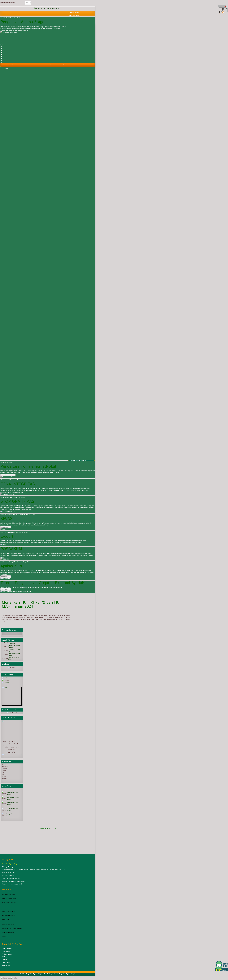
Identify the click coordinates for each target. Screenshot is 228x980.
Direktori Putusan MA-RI (8, 907)
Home (6, 65)
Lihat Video (4, 589)
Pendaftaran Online (7, 475)
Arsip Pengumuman (34, 65)
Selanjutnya (4, 527)
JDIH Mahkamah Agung (8, 933)
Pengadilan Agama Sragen (12, 794)
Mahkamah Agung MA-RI (8, 894)
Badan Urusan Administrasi (9, 903)
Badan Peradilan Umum (8, 915)
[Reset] (30, 2)
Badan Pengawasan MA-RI (9, 898)
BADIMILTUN (6, 920)
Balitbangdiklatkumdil (8, 924)
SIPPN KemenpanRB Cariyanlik (10, 937)
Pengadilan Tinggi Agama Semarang (12, 928)
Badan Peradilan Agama (8, 911)
